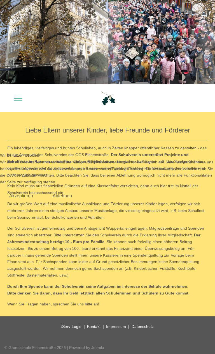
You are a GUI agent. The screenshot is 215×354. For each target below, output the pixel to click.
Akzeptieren (21, 195)
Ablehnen (62, 195)
